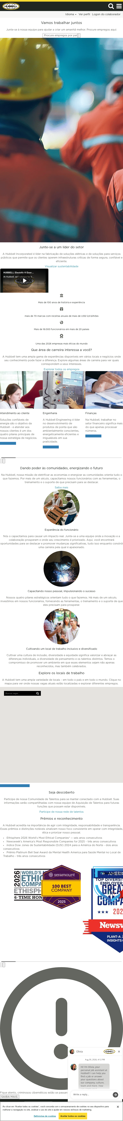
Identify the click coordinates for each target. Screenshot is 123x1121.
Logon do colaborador (106, 14)
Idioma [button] (70, 14)
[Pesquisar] (111, 6)
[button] (119, 6)
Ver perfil (84, 14)
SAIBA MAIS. (9, 1097)
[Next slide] (4, 461)
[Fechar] (117, 1106)
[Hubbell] (10, 6)
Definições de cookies (45, 1115)
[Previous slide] (1, 461)
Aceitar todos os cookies (72, 1115)
